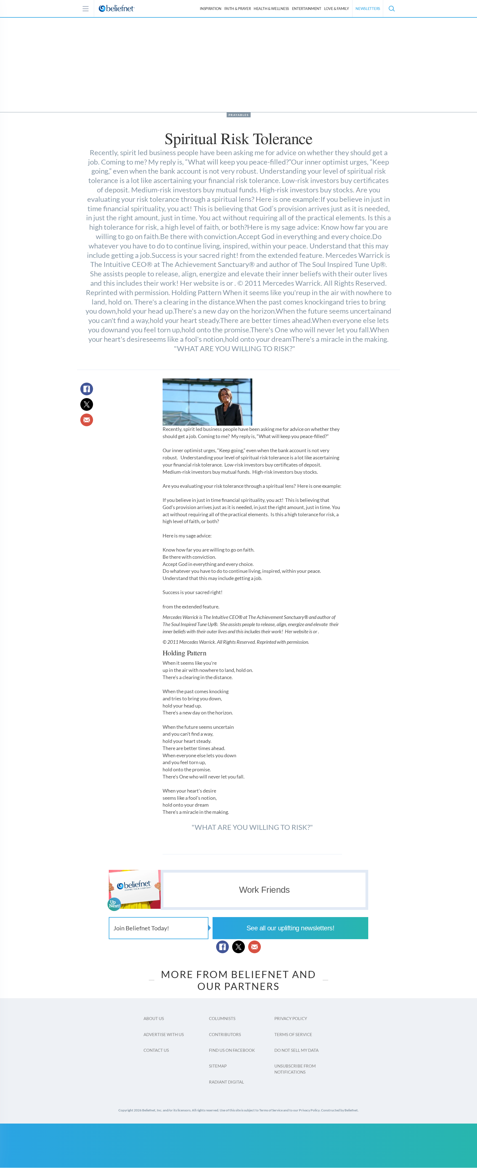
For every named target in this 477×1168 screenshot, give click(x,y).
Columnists (222, 1018)
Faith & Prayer (237, 8)
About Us (154, 1018)
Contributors (225, 1034)
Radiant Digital (226, 1081)
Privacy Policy (290, 1018)
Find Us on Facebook (232, 1050)
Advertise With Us (164, 1034)
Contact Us (156, 1050)
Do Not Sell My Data (296, 1050)
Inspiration (210, 8)
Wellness (271, 8)
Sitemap (218, 1065)
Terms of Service (293, 1034)
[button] (391, 8)
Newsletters (368, 8)
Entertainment (306, 8)
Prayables (239, 114)
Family (336, 8)
